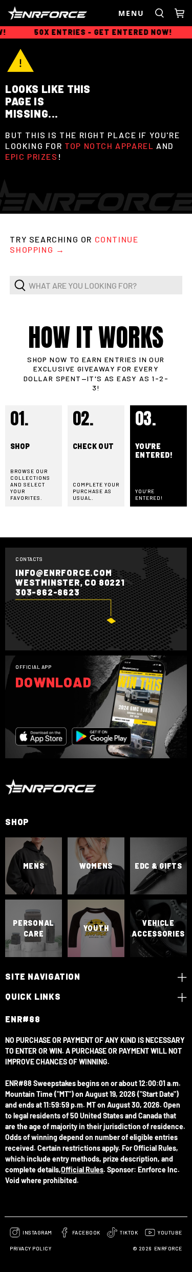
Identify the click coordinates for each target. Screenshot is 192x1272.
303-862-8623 (47, 592)
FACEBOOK (86, 1232)
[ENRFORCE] (60, 13)
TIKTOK (129, 1232)
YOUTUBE (170, 1232)
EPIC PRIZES (31, 156)
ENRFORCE (168, 1248)
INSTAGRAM (37, 1232)
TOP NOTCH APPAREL (109, 146)
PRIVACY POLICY (30, 1248)
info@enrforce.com (63, 572)
